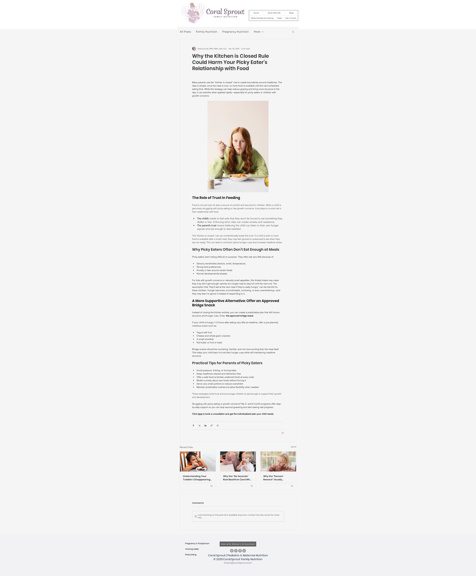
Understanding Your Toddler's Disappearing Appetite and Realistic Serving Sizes (196, 478)
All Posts (185, 31)
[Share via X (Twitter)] (199, 425)
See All (293, 447)
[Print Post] (217, 425)
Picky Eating (190, 554)
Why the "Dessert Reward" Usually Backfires (273, 478)
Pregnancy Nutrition (235, 31)
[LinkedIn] (244, 550)
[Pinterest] (232, 550)
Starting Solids (192, 549)
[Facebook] (240, 550)
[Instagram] (236, 550)
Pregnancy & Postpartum (197, 543)
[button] (293, 32)
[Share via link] (211, 425)
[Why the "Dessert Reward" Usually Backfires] (278, 461)
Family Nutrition (206, 31)
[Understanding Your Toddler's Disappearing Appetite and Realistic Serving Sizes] (198, 461)
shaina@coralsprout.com (238, 562)
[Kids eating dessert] (238, 461)
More (257, 31)
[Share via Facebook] (193, 425)
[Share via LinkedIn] (205, 425)
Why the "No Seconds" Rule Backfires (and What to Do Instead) (238, 478)
